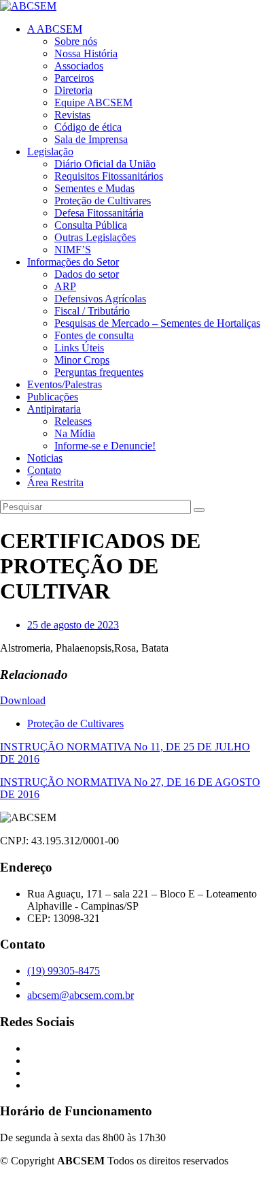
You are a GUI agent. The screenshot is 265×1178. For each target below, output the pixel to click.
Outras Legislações (95, 237)
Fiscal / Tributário (92, 311)
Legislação (50, 151)
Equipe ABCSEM (93, 102)
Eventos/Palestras (64, 384)
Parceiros (74, 78)
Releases (73, 421)
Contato (44, 470)
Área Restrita (55, 482)
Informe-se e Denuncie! (105, 445)
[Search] (199, 510)
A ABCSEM (54, 29)
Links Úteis (79, 347)
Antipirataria (54, 409)
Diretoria (73, 90)
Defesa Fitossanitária (98, 213)
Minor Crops (81, 360)
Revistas (72, 115)
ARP (65, 286)
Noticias (45, 458)
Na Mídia (74, 433)
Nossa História (86, 53)
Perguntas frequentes (98, 372)
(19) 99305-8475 (63, 970)
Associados (78, 65)
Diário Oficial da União (105, 164)
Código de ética (88, 127)
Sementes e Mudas (94, 188)
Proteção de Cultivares (102, 200)
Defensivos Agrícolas (100, 298)
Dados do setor (86, 274)
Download (23, 700)
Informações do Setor (73, 262)
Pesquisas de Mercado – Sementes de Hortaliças (157, 323)
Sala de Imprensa (91, 139)
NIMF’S (72, 249)
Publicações (52, 396)
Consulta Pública (90, 225)
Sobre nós (75, 41)
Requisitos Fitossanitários (108, 176)
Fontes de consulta (94, 335)
